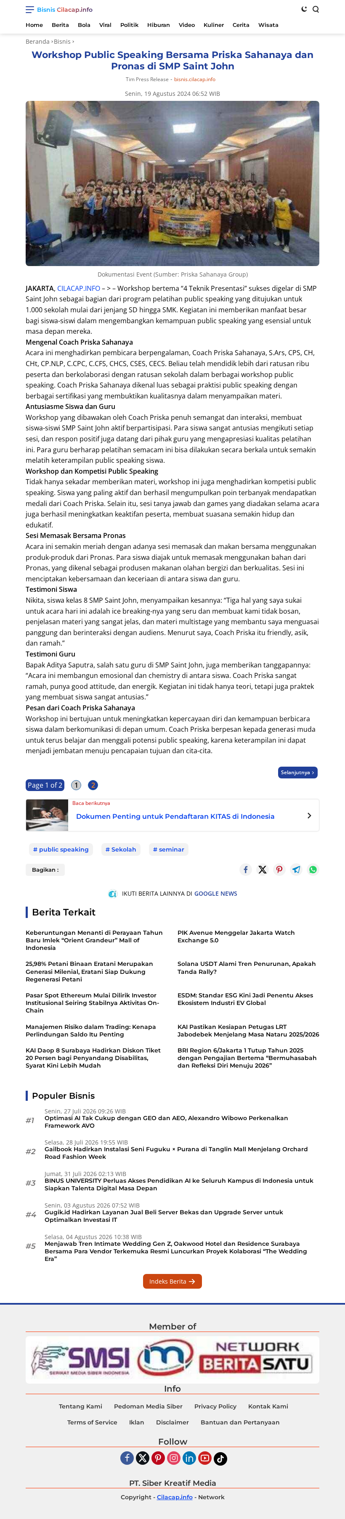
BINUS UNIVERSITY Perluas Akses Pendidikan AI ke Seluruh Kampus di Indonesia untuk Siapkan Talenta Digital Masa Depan (179, 1184)
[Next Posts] (309, 817)
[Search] (315, 9)
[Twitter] (262, 869)
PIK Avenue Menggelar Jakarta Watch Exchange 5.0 (236, 936)
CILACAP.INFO (78, 288)
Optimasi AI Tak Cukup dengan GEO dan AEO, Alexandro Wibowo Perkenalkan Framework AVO (166, 1121)
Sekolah (123, 849)
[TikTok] (220, 1459)
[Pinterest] (158, 1458)
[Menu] (31, 10)
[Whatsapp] (313, 869)
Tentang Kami (80, 1406)
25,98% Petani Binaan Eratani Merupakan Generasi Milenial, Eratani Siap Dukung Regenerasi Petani (89, 971)
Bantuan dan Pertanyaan (240, 1422)
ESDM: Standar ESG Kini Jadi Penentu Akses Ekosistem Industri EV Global (245, 999)
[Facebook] (127, 1458)
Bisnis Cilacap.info (65, 9)
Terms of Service (92, 1422)
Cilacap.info (175, 1497)
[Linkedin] (189, 1458)
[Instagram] (173, 1458)
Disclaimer (172, 1422)
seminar (171, 849)
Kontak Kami (268, 1406)
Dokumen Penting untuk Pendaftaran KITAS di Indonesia (175, 816)
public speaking (64, 849)
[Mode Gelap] (304, 9)
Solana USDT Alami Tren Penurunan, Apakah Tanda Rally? (247, 967)
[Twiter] (142, 1458)
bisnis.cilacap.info (194, 79)
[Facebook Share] (245, 869)
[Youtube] (205, 1458)
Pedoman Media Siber (148, 1406)
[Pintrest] (279, 869)
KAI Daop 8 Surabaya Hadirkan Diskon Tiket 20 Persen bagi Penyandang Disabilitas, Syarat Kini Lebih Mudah (93, 1058)
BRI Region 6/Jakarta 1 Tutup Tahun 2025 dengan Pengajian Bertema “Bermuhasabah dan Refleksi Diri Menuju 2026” (247, 1058)
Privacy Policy (215, 1406)
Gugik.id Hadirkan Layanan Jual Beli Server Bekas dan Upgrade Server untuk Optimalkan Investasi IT (164, 1216)
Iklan (136, 1422)
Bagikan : (45, 869)
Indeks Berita (168, 1281)
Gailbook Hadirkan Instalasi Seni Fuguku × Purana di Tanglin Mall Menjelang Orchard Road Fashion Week (176, 1152)
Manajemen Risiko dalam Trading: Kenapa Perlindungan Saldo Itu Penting (91, 1030)
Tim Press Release (147, 79)
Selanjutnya (295, 772)
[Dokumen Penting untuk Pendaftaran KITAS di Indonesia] (47, 814)
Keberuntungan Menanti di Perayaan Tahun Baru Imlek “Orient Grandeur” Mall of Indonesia (94, 940)
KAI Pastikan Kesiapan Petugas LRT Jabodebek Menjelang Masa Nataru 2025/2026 (248, 1030)
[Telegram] (296, 869)
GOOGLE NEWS (215, 893)
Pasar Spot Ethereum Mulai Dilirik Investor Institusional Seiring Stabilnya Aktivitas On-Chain (92, 1003)
